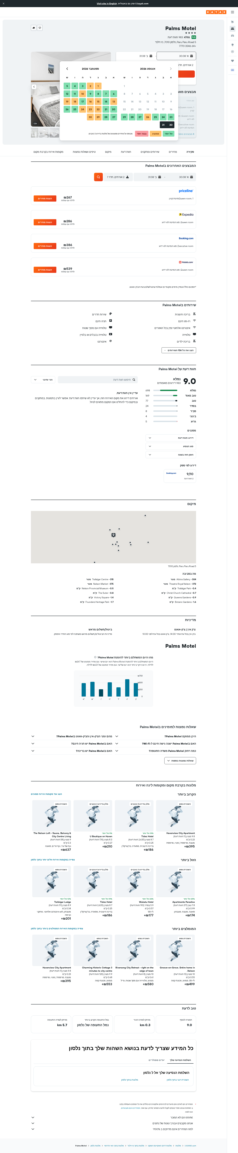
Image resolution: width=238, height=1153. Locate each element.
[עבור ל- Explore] (232, 45)
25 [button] (155, 117)
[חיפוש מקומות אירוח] (232, 29)
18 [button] (155, 109)
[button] (3, 3)
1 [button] (124, 86)
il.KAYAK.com (190, 1145)
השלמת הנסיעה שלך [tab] (180, 1060)
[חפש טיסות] (232, 22)
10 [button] (163, 101)
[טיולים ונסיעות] (232, 61)
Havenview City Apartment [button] (180, 833)
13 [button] (140, 101)
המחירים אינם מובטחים (130, 1108)
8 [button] (124, 93)
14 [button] (132, 101)
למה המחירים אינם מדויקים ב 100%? (173, 1129)
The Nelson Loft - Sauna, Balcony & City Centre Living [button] (52, 835)
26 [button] (147, 117)
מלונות (178, 1145)
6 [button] (140, 93)
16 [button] (171, 109)
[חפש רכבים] (232, 35)
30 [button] (171, 124)
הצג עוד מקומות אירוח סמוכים (46, 794)
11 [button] (155, 101)
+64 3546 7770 (187, 46)
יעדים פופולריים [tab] (157, 1060)
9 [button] (171, 101)
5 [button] (147, 93)
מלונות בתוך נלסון (129, 1079)
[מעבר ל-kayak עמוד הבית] (216, 12)
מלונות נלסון (95, 1145)
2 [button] (171, 93)
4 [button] (155, 93)
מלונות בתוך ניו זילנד (136, 1145)
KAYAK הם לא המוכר (181, 1117)
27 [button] (140, 117)
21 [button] (132, 109)
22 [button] (124, 109)
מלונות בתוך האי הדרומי (114, 1145)
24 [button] (163, 117)
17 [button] (163, 109)
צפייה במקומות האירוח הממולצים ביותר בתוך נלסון (57, 928)
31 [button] (163, 124)
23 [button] (171, 117)
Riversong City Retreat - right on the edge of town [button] (134, 969)
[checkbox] (180, 476)
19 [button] (148, 109)
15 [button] (124, 101)
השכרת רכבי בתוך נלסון (178, 1079)
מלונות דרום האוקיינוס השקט (160, 1145)
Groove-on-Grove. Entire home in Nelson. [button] (177, 969)
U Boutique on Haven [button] (101, 836)
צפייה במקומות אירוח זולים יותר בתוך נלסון (53, 859)
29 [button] (124, 117)
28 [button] (132, 117)
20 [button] (140, 109)
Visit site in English (107, 3)
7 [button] (132, 93)
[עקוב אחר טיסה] (232, 51)
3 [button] (163, 93)
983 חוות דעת (175, 37)
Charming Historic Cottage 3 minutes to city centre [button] (97, 969)
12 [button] (148, 101)
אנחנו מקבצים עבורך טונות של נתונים (173, 1123)
